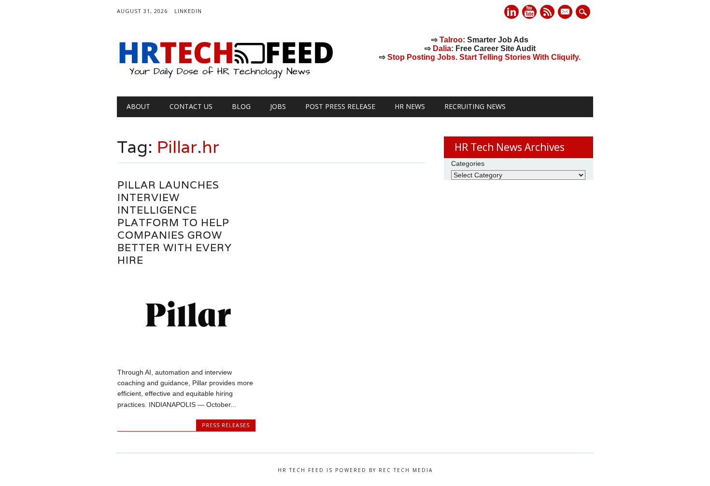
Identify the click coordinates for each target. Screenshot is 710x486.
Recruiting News (475, 106)
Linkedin (511, 12)
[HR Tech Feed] (225, 77)
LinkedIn (188, 10)
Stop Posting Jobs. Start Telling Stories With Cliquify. (484, 57)
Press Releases (226, 425)
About (138, 106)
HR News (410, 106)
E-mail (566, 12)
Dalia (442, 48)
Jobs (278, 106)
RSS (547, 12)
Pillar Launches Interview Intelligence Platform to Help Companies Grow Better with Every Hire (174, 222)
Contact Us (191, 106)
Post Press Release (340, 106)
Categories (467, 163)
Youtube (529, 12)
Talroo (451, 40)
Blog (241, 106)
